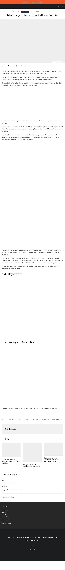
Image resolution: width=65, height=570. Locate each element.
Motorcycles (45, 419)
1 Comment (43, 11)
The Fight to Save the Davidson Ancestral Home (31, 465)
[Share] (8, 66)
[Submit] (21, 66)
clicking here (53, 263)
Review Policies (6, 519)
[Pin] (16, 66)
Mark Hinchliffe (16, 11)
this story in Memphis (42, 408)
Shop (3, 521)
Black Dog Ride (8, 71)
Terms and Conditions (7, 523)
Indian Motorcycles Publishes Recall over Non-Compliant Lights (53, 459)
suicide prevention (56, 419)
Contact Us (5, 512)
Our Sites (4, 514)
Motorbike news (25, 11)
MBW (27, 419)
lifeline (21, 419)
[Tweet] (12, 66)
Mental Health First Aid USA (41, 250)
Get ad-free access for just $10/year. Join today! (32, 2)
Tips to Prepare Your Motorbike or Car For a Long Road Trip (11, 461)
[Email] (25, 66)
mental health (35, 419)
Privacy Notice (5, 516)
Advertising (5, 510)
